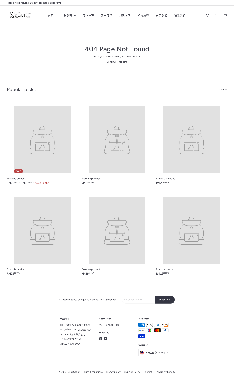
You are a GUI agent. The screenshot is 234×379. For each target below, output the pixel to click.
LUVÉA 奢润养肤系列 (70, 339)
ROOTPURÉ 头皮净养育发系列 (75, 325)
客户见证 (106, 15)
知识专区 (125, 15)
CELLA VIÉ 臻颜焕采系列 (72, 334)
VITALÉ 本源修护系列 (70, 344)
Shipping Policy (132, 372)
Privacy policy (113, 372)
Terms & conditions (93, 372)
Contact (148, 372)
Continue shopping (117, 61)
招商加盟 (143, 15)
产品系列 (67, 15)
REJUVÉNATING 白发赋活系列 (75, 329)
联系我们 (180, 15)
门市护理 (88, 15)
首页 (51, 15)
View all (223, 89)
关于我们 (162, 15)
